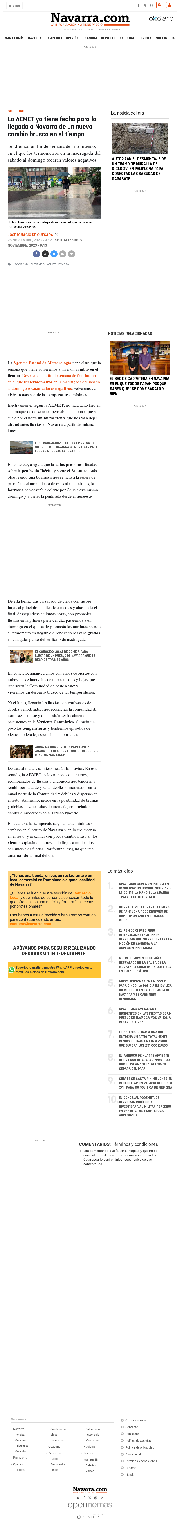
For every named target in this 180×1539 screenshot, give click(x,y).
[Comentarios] (71, 253)
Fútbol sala (92, 1434)
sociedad (21, 264)
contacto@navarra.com (30, 923)
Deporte (108, 38)
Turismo (130, 1468)
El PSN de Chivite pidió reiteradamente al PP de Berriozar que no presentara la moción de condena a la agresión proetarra (145, 939)
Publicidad (132, 1434)
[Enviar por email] (62, 253)
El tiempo (38, 264)
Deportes (54, 1453)
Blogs (54, 1434)
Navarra (35, 38)
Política (20, 1434)
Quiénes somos (135, 1420)
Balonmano (93, 1429)
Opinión (72, 38)
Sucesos (20, 1440)
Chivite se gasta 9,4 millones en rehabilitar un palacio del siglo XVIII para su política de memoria (145, 1083)
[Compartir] (36, 253)
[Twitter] (56, 235)
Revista (145, 38)
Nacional (127, 38)
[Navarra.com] (90, 18)
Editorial (20, 1469)
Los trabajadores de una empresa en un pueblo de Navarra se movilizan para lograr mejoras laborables (66, 447)
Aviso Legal (133, 1454)
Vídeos (90, 1471)
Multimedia (165, 38)
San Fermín (14, 38)
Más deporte (93, 1440)
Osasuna (90, 38)
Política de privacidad (139, 1447)
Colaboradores (59, 1429)
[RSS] (102, 1498)
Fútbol (54, 1458)
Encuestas (57, 1440)
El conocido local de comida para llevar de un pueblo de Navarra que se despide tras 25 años (65, 655)
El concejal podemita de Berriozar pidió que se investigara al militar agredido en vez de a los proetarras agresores (145, 1106)
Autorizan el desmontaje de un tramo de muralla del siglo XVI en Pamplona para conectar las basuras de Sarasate (139, 169)
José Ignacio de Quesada (31, 235)
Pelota (54, 1469)
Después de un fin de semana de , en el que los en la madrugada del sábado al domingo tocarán (54, 382)
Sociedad (21, 1451)
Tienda (130, 1475)
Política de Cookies (138, 1441)
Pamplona (53, 38)
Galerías (91, 1465)
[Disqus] (125, 1230)
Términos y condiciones (135, 1144)
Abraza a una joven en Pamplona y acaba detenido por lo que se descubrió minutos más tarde (66, 750)
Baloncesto (57, 1464)
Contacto (131, 1427)
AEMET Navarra (58, 264)
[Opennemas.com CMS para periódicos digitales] (90, 1510)
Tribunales (22, 1445)
